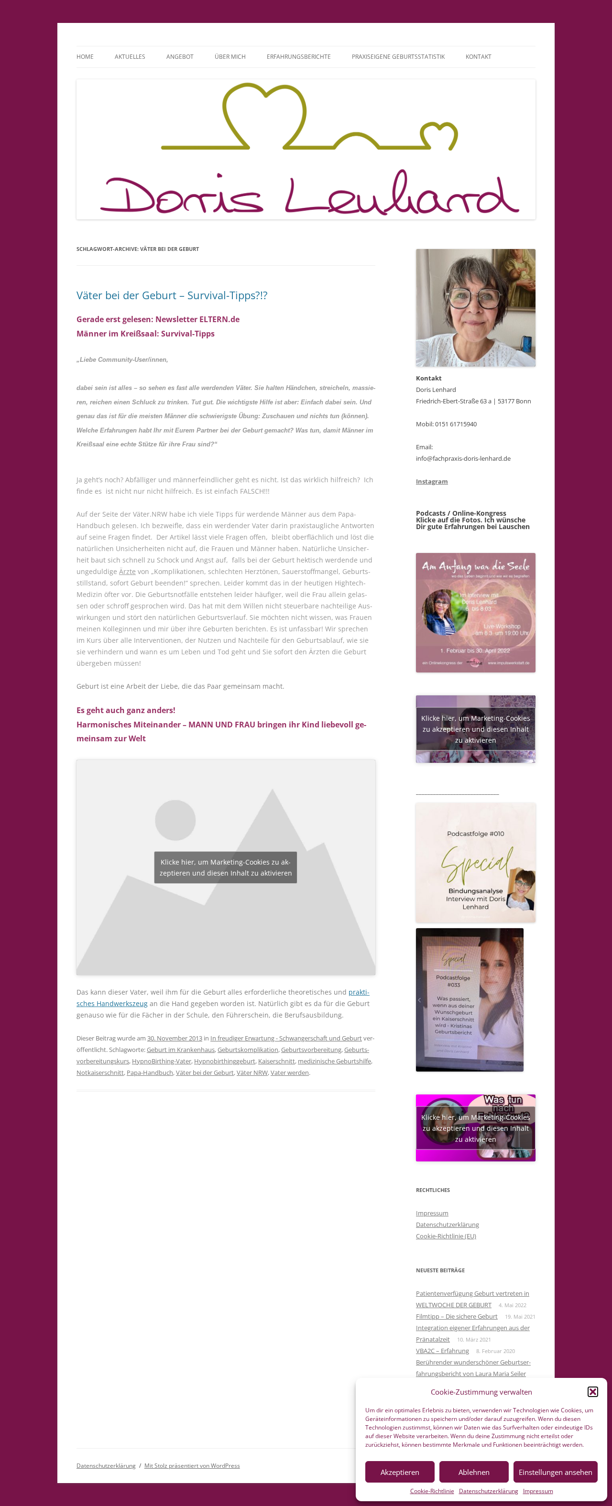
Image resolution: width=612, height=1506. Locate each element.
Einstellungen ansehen (555, 1472)
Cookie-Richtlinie (432, 1491)
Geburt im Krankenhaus (181, 1049)
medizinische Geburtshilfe (334, 1061)
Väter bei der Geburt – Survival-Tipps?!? (172, 295)
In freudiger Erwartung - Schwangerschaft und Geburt (286, 1038)
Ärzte (127, 571)
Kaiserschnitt (276, 1061)
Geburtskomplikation (248, 1049)
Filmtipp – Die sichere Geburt (457, 1316)
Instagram (432, 481)
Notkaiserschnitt (100, 1072)
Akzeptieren (400, 1472)
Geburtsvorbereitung (311, 1049)
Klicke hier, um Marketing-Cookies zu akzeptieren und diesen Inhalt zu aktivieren (226, 867)
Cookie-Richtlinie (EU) (446, 1236)
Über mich (230, 57)
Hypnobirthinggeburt (224, 1061)
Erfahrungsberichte (299, 57)
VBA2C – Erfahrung (442, 1350)
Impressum (538, 1491)
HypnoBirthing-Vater (161, 1061)
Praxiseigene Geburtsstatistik (398, 57)
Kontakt (479, 57)
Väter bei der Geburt (205, 1072)
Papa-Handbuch (150, 1072)
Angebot (180, 57)
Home (85, 57)
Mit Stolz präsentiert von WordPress (192, 1466)
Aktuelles (130, 57)
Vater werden (290, 1072)
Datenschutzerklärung (488, 1491)
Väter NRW (252, 1072)
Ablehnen (474, 1472)
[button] (593, 1392)
